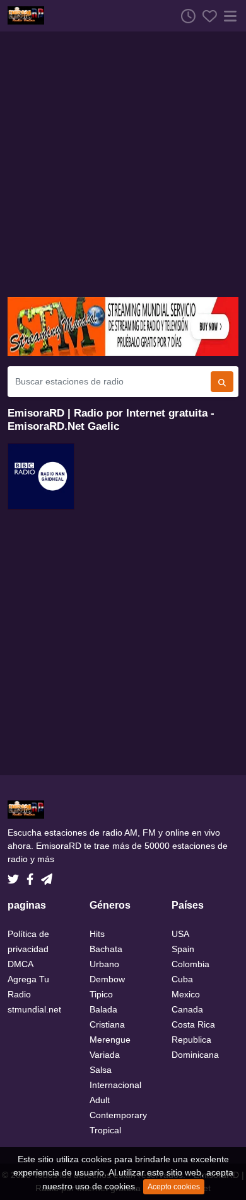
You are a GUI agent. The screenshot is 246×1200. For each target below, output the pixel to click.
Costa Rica (193, 1024)
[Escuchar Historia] (185, 15)
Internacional (115, 1085)
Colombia (190, 964)
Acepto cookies (174, 1186)
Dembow (107, 979)
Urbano (104, 964)
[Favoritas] (206, 15)
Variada (105, 1055)
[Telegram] (46, 876)
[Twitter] (16, 876)
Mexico (186, 994)
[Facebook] (32, 876)
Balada (103, 1009)
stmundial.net (34, 1009)
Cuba (182, 979)
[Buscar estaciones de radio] (222, 381)
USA (180, 934)
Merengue (110, 1040)
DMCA (20, 964)
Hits (97, 934)
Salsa (101, 1070)
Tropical (105, 1130)
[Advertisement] (123, 164)
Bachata (106, 949)
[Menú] (227, 15)
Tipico (101, 994)
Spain (183, 949)
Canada (187, 1009)
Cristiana (107, 1024)
